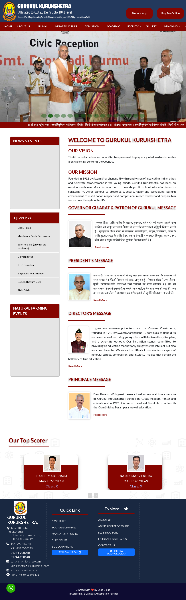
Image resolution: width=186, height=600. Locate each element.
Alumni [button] (42, 26)
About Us (104, 519)
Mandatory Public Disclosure (34, 236)
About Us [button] (24, 26)
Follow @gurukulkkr (116, 552)
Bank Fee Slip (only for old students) (32, 246)
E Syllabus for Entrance (31, 273)
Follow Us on (69, 552)
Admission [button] (92, 26)
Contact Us (106, 545)
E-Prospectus (25, 256)
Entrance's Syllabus (112, 538)
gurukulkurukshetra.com (25, 570)
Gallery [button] (151, 26)
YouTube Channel (64, 527)
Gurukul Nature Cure (29, 281)
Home (8, 26)
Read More (102, 247)
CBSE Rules (24, 227)
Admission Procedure (113, 526)
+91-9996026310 (22, 548)
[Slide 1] (44, 115)
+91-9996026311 (22, 544)
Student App (139, 13)
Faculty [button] (133, 26)
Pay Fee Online (170, 13)
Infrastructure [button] (66, 26)
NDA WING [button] (171, 26)
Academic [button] (113, 26)
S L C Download (26, 265)
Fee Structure (108, 532)
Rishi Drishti (24, 290)
